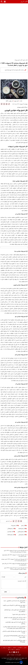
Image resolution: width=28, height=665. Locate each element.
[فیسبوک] (16, 521)
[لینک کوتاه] (9, 104)
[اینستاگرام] (18, 652)
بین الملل (18, 649)
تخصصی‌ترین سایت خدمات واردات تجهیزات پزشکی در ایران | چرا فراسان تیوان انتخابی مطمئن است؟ (14, 627)
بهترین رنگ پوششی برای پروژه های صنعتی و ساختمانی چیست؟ (14, 632)
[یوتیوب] (14, 652)
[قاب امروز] (24, 2)
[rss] (10, 652)
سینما (12, 649)
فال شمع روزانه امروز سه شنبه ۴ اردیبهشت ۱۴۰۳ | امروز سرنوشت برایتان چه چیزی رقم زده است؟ (15, 568)
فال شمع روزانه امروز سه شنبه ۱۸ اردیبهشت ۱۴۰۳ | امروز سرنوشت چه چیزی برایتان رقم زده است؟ (15, 551)
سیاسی (25, 647)
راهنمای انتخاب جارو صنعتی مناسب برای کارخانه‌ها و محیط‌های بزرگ (14, 610)
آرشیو (8, 655)
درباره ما (13, 655)
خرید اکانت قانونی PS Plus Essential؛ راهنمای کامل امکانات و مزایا (14, 636)
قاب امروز (9, 658)
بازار (9, 649)
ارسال (5, 592)
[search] (2, 2)
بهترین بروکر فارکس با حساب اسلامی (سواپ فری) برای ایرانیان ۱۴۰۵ (14, 641)
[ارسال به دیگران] (7, 104)
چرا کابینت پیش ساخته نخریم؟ (18, 614)
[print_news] (4, 104)
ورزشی (4, 647)
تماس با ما (19, 655)
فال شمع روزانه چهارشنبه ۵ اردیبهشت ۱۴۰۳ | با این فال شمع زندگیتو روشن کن (14, 564)
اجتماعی (14, 647)
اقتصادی (20, 647)
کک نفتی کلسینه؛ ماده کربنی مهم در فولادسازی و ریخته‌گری (15, 622)
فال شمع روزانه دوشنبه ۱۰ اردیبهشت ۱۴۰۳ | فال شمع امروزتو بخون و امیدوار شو (14, 555)
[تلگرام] (2, 104)
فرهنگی (9, 647)
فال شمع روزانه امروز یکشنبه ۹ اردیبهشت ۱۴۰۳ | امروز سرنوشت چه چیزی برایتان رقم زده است (13, 560)
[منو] (5, 2)
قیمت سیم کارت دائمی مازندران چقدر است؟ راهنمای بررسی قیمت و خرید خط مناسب (14, 618)
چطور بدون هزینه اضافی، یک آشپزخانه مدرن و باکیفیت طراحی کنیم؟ (14, 606)
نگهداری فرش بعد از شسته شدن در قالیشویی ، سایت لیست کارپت (14, 601)
